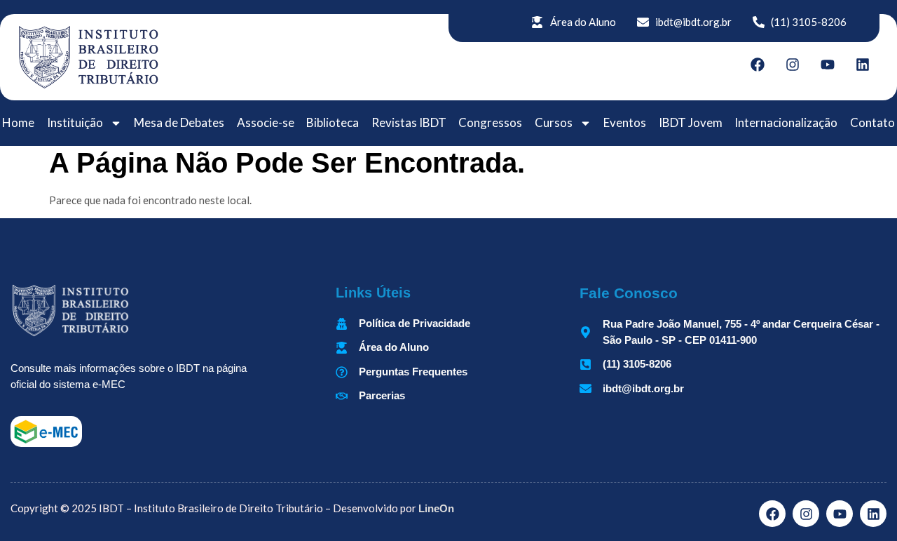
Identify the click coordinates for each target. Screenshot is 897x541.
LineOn (436, 508)
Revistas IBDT (408, 122)
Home (18, 122)
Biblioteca (332, 122)
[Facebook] (758, 65)
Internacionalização (785, 122)
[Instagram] (793, 65)
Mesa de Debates (179, 122)
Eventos (624, 122)
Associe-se (265, 122)
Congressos (490, 122)
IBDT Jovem (691, 122)
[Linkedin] (863, 65)
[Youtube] (828, 65)
